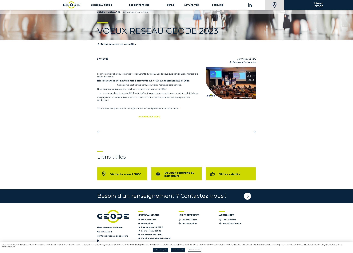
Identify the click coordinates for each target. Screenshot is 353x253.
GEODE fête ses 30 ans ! (152, 235)
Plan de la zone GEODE (152, 227)
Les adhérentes (189, 220)
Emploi (170, 5)
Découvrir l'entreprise (244, 62)
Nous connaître (148, 220)
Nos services (147, 223)
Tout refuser (179, 250)
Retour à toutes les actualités (118, 44)
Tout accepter (161, 250)
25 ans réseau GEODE (151, 231)
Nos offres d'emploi (232, 223)
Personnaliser (194, 250)
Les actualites (229, 220)
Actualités (191, 5)
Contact (217, 5)
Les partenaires (189, 223)
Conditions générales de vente (156, 238)
